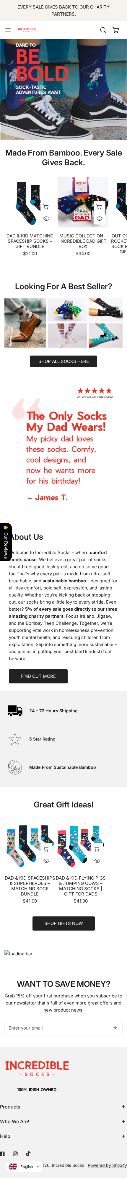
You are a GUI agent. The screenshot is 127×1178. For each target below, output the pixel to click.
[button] (116, 30)
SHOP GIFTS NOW (63, 923)
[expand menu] (8, 30)
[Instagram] (15, 1153)
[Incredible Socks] (27, 30)
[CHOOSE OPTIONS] (46, 207)
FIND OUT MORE (38, 676)
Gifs (63, 92)
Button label (63, 331)
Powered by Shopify (107, 1165)
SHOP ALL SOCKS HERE (63, 361)
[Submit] (115, 1028)
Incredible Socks (68, 1165)
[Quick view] (46, 218)
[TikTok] (28, 1153)
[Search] (103, 30)
